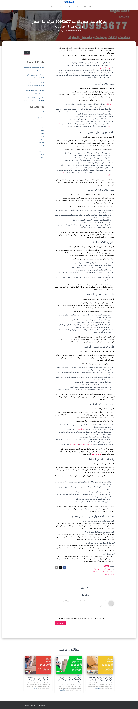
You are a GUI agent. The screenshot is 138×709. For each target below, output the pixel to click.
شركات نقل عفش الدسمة (103, 68)
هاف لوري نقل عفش (109, 574)
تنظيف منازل (71, 6)
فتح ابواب (41, 142)
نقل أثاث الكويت (79, 429)
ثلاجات (51, 6)
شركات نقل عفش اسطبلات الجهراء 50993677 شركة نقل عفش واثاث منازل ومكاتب (69, 680)
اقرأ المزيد (97, 688)
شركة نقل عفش (96, 454)
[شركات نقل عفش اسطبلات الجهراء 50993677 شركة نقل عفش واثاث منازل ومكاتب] (69, 664)
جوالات (60, 6)
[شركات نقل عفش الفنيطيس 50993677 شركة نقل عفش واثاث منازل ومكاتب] (100, 664)
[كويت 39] (69, 3)
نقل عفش (103, 571)
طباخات (42, 136)
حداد (43, 127)
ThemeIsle (26, 705)
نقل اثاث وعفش (110, 571)
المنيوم (42, 111)
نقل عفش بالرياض (86, 444)
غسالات (42, 139)
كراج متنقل (83, 6)
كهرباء (42, 154)
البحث (43, 48)
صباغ (56, 6)
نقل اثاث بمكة (74, 444)
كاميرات (45, 6)
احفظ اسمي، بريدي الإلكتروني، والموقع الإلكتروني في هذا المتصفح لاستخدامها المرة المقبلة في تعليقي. (80, 618)
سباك (78, 6)
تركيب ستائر (107, 569)
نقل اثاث (89, 6)
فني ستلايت (96, 6)
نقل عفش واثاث (96, 571)
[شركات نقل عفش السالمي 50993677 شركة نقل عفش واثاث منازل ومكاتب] (38, 664)
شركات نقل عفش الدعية (98, 569)
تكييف (65, 6)
